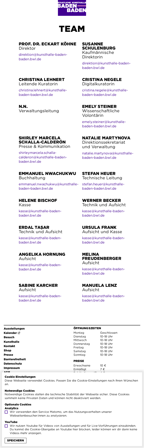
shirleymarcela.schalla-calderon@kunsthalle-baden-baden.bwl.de (43, 157)
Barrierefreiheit (15, 359)
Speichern (15, 440)
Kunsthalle (11, 341)
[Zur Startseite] (72, 8)
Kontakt (9, 346)
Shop (7, 350)
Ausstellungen (14, 328)
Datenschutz (13, 363)
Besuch (9, 337)
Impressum (12, 368)
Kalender (10, 333)
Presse (8, 354)
